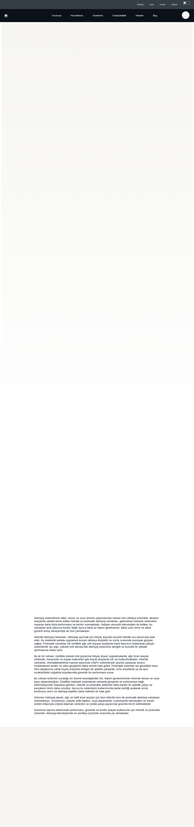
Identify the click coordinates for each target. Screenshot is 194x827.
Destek (163, 4)
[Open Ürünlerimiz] (105, 15)
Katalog (140, 4)
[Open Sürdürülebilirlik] (128, 15)
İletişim (174, 4)
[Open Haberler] (146, 15)
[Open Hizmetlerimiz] (85, 15)
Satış (152, 4)
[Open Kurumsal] (63, 15)
